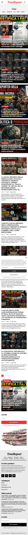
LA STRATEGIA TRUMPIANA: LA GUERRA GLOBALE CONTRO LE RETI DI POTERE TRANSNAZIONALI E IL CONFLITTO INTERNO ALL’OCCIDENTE (14, 355)
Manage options (14, 274)
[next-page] (11, 376)
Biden (18, 11)
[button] (26, 257)
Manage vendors (4, 267)
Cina (2, 192)
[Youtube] (13, 475)
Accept (14, 271)
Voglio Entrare (13, 422)
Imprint (23, 277)
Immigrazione (5, 36)
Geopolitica (5, 69)
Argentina (9, 11)
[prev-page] (22, 383)
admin (7, 192)
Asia (14, 11)
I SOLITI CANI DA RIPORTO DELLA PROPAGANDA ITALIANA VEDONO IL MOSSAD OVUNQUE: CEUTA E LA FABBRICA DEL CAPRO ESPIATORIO (14, 227)
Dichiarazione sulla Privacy (16, 277)
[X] (10, 475)
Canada (23, 11)
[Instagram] (6, 475)
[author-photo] (5, 192)
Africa (3, 11)
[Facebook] (2, 475)
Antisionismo (5, 106)
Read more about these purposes (20, 267)
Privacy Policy (16, 425)
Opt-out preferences (7, 277)
